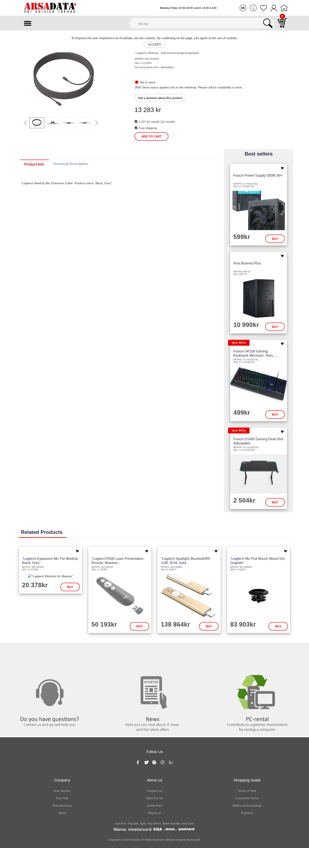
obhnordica (167, 67)
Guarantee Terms (247, 798)
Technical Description (70, 164)
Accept (154, 44)
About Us (154, 780)
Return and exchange (247, 805)
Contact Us (154, 790)
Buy (275, 238)
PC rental (257, 651)
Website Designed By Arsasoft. (183, 839)
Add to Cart (151, 136)
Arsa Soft (62, 798)
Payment (247, 813)
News (154, 651)
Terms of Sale (247, 790)
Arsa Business (62, 805)
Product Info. (34, 164)
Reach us (154, 813)
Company (62, 780)
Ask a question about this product (160, 98)
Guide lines (154, 805)
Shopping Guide (247, 780)
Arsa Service (62, 790)
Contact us (51, 651)
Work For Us (154, 798)
